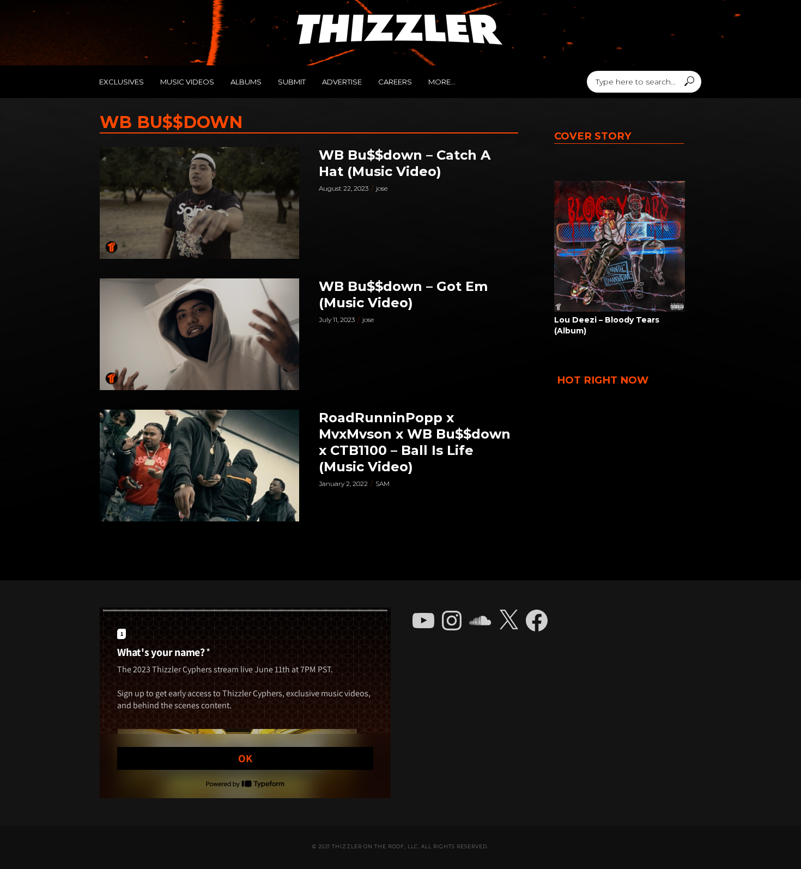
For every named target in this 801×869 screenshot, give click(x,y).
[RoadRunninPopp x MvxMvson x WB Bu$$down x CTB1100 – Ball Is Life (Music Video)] (199, 465)
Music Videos (187, 81)
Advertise (342, 81)
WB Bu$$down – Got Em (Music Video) (403, 294)
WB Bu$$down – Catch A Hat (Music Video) (404, 163)
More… (442, 81)
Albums (246, 81)
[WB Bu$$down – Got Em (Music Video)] (199, 334)
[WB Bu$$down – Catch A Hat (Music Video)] (199, 203)
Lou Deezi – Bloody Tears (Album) (606, 325)
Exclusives (121, 81)
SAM (382, 483)
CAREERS (395, 81)
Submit (292, 81)
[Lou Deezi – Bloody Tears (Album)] (619, 246)
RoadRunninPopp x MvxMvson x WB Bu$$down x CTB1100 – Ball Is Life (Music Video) (415, 442)
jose (381, 188)
